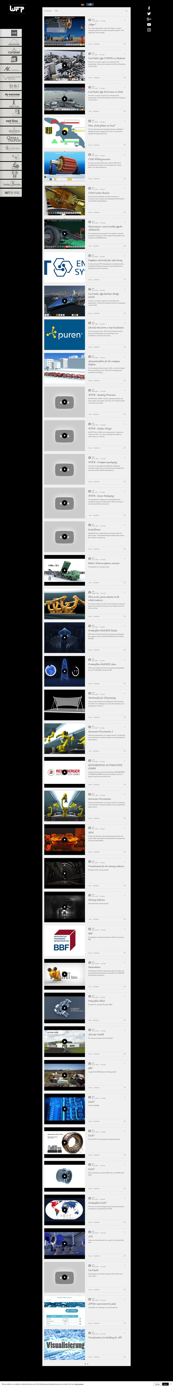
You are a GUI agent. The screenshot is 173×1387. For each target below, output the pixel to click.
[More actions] (125, 20)
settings (157, 1384)
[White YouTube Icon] (149, 24)
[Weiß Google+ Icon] (149, 19)
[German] (82, 4)
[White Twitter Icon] (149, 13)
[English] (90, 4)
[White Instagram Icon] (149, 30)
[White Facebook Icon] (149, 8)
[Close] (171, 1384)
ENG (56, 11)
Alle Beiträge (47, 11)
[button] (126, 11)
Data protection (79, 1384)
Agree (165, 1384)
